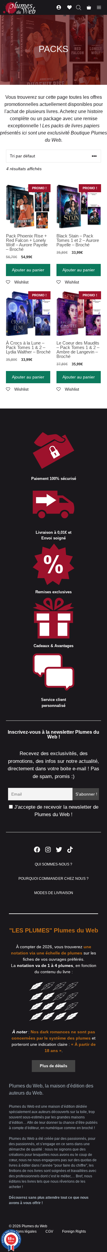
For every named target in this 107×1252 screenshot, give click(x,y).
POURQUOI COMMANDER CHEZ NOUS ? (53, 879)
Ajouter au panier (28, 269)
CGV (49, 1231)
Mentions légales (23, 1231)
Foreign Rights (74, 1231)
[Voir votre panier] (89, 7)
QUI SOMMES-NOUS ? (53, 864)
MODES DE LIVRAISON (53, 893)
